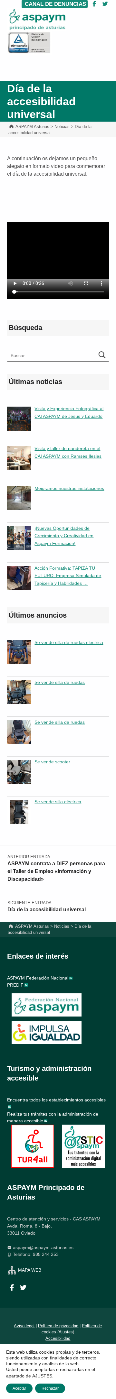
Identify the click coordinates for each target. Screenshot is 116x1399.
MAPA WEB (29, 1270)
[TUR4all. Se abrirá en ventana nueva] (32, 1145)
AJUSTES (42, 1375)
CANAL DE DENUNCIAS (54, 4)
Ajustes (66, 1332)
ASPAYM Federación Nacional (37, 977)
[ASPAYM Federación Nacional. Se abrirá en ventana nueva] (47, 1005)
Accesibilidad (57, 1338)
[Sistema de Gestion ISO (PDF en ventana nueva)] (29, 42)
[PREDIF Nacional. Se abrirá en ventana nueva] (47, 1032)
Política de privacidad (58, 1325)
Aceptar (19, 1388)
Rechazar (50, 1388)
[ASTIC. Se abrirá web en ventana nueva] (83, 1145)
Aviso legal (24, 1325)
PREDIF (15, 985)
